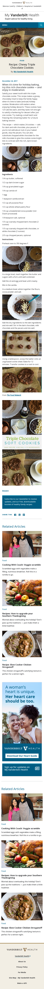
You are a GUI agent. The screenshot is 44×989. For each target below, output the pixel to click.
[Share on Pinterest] (24, 514)
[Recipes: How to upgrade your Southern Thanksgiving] (22, 593)
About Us (22, 961)
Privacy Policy (22, 967)
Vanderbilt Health (22, 956)
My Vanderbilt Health (23, 71)
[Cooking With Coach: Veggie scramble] (22, 544)
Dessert (5, 491)
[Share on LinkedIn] (20, 514)
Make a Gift (22, 983)
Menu (4, 25)
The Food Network (14, 395)
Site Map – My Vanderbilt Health (22, 978)
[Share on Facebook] (15, 514)
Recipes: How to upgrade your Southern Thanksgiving (17, 614)
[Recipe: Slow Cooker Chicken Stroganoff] (22, 644)
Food (22, 60)
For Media (22, 972)
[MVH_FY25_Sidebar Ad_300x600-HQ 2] (22, 721)
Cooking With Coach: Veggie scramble (21, 564)
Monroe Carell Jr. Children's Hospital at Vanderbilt (22, 7)
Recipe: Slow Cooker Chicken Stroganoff (16, 665)
